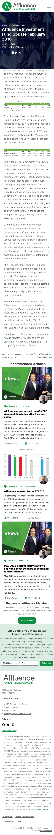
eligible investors (42, 809)
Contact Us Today (9, 730)
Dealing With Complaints (11, 821)
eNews (27, 406)
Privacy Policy (7, 817)
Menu (49, 6)
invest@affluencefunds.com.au (17, 713)
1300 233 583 (10, 710)
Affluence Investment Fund (13, 25)
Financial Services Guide (24, 817)
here (6, 338)
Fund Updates (30, 486)
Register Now (27, 620)
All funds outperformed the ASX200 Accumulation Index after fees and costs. (25, 414)
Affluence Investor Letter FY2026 (24, 491)
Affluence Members (15, 406)
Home (6, 71)
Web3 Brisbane (46, 831)
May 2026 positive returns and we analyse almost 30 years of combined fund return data (26, 568)
